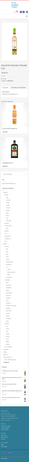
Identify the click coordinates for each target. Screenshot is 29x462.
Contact (3, 439)
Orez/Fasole (7, 236)
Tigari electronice (7, 357)
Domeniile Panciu (11, 272)
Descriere (5, 87)
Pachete (5, 352)
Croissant (8, 207)
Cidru (7, 256)
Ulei (5, 241)
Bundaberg (8, 287)
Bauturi (5, 244)
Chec (7, 197)
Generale (7, 246)
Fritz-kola (8, 308)
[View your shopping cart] (17, 12)
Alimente (5, 192)
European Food (8, 225)
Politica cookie (4, 429)
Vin (6, 267)
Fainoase (7, 231)
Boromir (6, 195)
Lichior (7, 328)
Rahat (7, 215)
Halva (7, 213)
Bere (7, 251)
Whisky (7, 344)
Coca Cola (8, 295)
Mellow (7, 316)
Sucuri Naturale (8, 346)
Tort (7, 218)
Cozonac (8, 205)
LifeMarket (5, 349)
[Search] (25, 174)
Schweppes (8, 318)
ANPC (2, 444)
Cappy (7, 290)
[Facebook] (24, 12)
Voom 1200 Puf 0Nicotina (10, 359)
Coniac (7, 259)
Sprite (7, 321)
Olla (6, 233)
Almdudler (8, 285)
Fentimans (8, 303)
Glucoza (8, 210)
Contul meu (4, 435)
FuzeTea (8, 313)
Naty (7, 228)
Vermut (7, 336)
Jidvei (8, 274)
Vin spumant (9, 277)
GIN (7, 326)
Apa (7, 249)
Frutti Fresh (8, 310)
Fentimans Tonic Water (11, 305)
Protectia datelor (5, 428)
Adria (7, 282)
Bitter (7, 254)
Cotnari (9, 269)
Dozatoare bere (9, 262)
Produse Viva (8, 238)
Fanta (7, 300)
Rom (7, 331)
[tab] (5, 87)
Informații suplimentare (18, 87)
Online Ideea (4, 458)
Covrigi (7, 202)
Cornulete (8, 200)
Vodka (7, 341)
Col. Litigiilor (4, 446)
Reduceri (5, 354)
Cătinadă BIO (9, 292)
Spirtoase (7, 323)
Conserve (7, 223)
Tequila (7, 334)
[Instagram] (21, 12)
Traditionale (10, 81)
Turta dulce (8, 220)
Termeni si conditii (5, 426)
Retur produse (4, 437)
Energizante (8, 264)
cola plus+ (8, 298)
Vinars (7, 339)
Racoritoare (7, 280)
